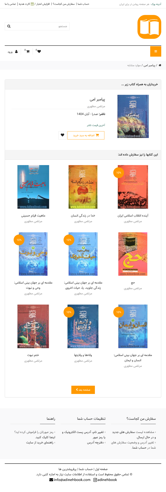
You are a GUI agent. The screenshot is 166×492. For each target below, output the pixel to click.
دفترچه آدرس (95, 442)
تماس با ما (10, 4)
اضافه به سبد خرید (83, 135)
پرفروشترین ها (68, 469)
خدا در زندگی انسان (83, 215)
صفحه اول (101, 469)
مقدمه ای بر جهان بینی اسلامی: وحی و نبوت (33, 285)
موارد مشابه (134, 65)
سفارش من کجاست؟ (64, 4)
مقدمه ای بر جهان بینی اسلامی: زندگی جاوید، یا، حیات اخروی (83, 285)
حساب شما (83, 4)
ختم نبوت (33, 355)
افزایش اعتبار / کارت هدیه (34, 4)
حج (133, 282)
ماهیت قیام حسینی (33, 215)
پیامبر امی (149, 65)
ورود (10, 51)
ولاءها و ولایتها (83, 355)
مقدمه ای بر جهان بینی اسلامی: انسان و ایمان (133, 358)
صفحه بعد (84, 389)
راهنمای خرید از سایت (39, 442)
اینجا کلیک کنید (45, 437)
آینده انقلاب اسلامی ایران (133, 215)
